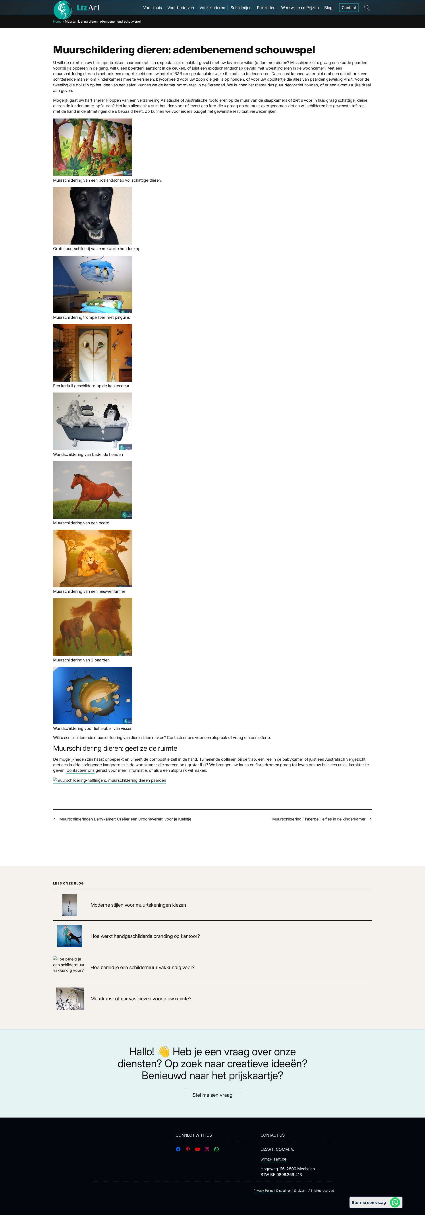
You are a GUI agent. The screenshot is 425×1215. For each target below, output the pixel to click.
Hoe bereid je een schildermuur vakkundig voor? (143, 967)
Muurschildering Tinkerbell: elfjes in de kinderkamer (319, 819)
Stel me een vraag (212, 1095)
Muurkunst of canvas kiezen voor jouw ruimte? (141, 998)
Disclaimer (283, 1190)
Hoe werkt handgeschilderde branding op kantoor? (145, 936)
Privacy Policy (263, 1190)
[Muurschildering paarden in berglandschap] (109, 780)
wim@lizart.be (273, 1159)
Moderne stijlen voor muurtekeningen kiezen (138, 905)
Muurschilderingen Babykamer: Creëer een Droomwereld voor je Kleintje (125, 819)
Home (57, 21)
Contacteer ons (80, 770)
